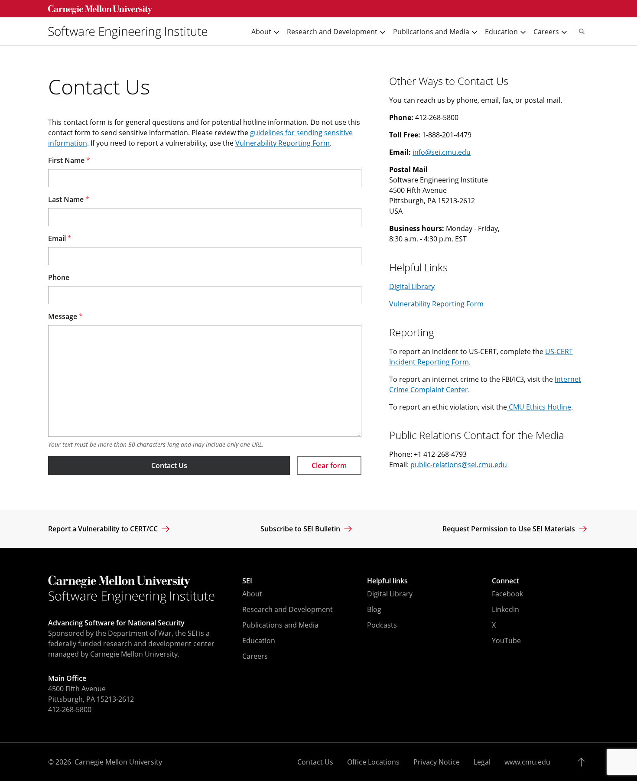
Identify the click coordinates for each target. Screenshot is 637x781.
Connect (505, 581)
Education (258, 640)
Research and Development (287, 609)
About (252, 594)
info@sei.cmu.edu (442, 152)
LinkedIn (505, 609)
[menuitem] (131, 31)
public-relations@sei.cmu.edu (458, 464)
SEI (247, 581)
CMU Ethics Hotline (539, 407)
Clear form (329, 465)
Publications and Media (280, 625)
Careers (255, 656)
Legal (482, 762)
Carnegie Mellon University (118, 762)
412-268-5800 (69, 709)
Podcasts (382, 625)
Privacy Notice (436, 762)
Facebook (507, 594)
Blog (374, 609)
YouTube (506, 640)
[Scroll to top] (583, 762)
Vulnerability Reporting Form (282, 143)
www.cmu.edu (527, 762)
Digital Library (412, 286)
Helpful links (387, 581)
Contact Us (169, 465)
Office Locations (373, 762)
